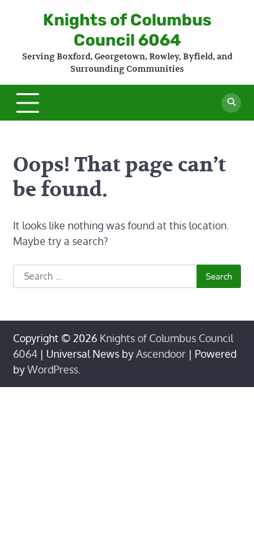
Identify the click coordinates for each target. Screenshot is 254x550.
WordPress (52, 369)
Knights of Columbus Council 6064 (127, 30)
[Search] (231, 103)
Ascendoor (161, 353)
